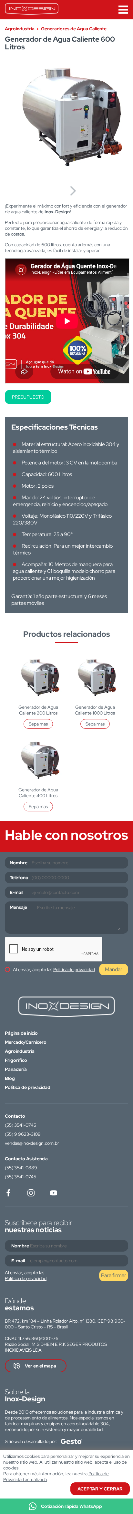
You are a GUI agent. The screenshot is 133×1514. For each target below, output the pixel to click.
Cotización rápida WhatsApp (71, 1506)
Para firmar (113, 1275)
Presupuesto (28, 397)
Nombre (18, 863)
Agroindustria (20, 1051)
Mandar (113, 969)
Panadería (16, 1069)
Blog (10, 1078)
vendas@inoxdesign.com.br (32, 1143)
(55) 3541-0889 (21, 1168)
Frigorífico (16, 1060)
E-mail (16, 892)
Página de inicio (21, 1033)
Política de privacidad (74, 969)
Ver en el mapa (40, 1366)
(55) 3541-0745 (20, 1125)
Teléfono (19, 877)
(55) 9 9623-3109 (23, 1134)
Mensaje (18, 907)
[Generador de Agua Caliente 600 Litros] (66, 119)
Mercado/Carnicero (25, 1042)
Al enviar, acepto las (54, 969)
